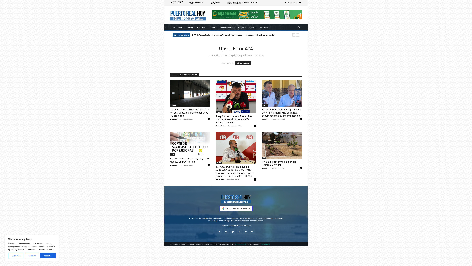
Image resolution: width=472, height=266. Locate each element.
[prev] (293, 35)
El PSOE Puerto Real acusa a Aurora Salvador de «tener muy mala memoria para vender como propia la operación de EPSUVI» (234, 171)
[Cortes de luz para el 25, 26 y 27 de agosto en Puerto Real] (190, 144)
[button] (299, 27)
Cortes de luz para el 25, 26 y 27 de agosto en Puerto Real (215, 35)
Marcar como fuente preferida (237, 208)
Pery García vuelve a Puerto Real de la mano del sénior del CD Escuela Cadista (234, 119)
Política (265, 105)
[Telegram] (291, 2)
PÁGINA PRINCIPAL (243, 63)
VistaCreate (265, 244)
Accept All (48, 256)
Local (172, 154)
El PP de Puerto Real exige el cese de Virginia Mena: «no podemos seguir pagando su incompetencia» (281, 112)
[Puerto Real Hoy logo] (236, 199)
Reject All (32, 256)
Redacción (174, 119)
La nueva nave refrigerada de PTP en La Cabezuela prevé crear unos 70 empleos (189, 112)
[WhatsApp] (297, 2)
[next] (297, 35)
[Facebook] (285, 2)
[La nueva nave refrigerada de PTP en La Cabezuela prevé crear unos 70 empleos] (190, 93)
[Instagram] (288, 2)
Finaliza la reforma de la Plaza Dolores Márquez (279, 163)
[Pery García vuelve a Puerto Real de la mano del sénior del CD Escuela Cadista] (236, 96)
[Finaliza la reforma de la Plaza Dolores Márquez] (282, 145)
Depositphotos (240, 244)
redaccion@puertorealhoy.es (240, 225)
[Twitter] (294, 2)
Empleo (173, 105)
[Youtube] (300, 2)
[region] (32, 248)
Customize (16, 256)
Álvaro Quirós (221, 126)
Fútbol (219, 112)
